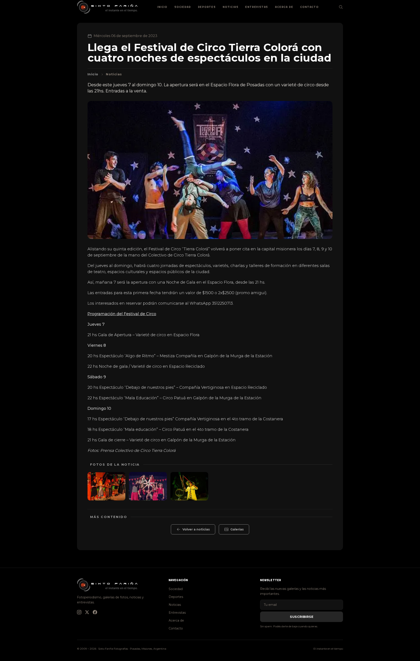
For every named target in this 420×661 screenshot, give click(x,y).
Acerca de (284, 7)
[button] (106, 486)
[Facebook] (95, 612)
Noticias (230, 7)
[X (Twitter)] (87, 612)
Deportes (207, 7)
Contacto (309, 7)
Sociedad (182, 7)
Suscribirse (301, 617)
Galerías (237, 529)
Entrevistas (256, 7)
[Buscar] (341, 7)
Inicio (162, 7)
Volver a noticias (196, 529)
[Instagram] (79, 612)
